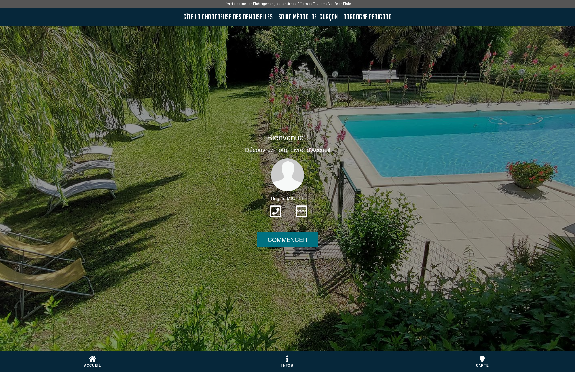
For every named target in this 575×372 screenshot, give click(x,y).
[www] (301, 219)
